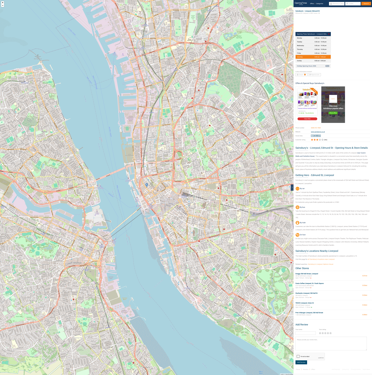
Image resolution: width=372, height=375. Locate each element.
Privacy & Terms (356, 369)
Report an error (315, 74)
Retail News (366, 369)
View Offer (307, 119)
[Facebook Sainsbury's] (312, 136)
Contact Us (345, 369)
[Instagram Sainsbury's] (317, 136)
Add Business (336, 369)
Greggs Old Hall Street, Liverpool (306, 274)
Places (298, 369)
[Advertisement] (332, 25)
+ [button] (2, 2)
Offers (312, 3)
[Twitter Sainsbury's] (314, 136)
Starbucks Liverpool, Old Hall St (306, 293)
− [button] (2, 5)
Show (327, 66)
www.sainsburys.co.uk (318, 132)
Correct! (302, 74)
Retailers (305, 369)
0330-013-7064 (316, 128)
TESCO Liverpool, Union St (304, 303)
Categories (319, 3)
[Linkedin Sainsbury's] (320, 136)
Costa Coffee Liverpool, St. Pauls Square (309, 283)
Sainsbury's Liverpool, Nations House (320, 264)
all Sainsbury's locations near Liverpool (321, 259)
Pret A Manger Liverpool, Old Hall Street (309, 313)
